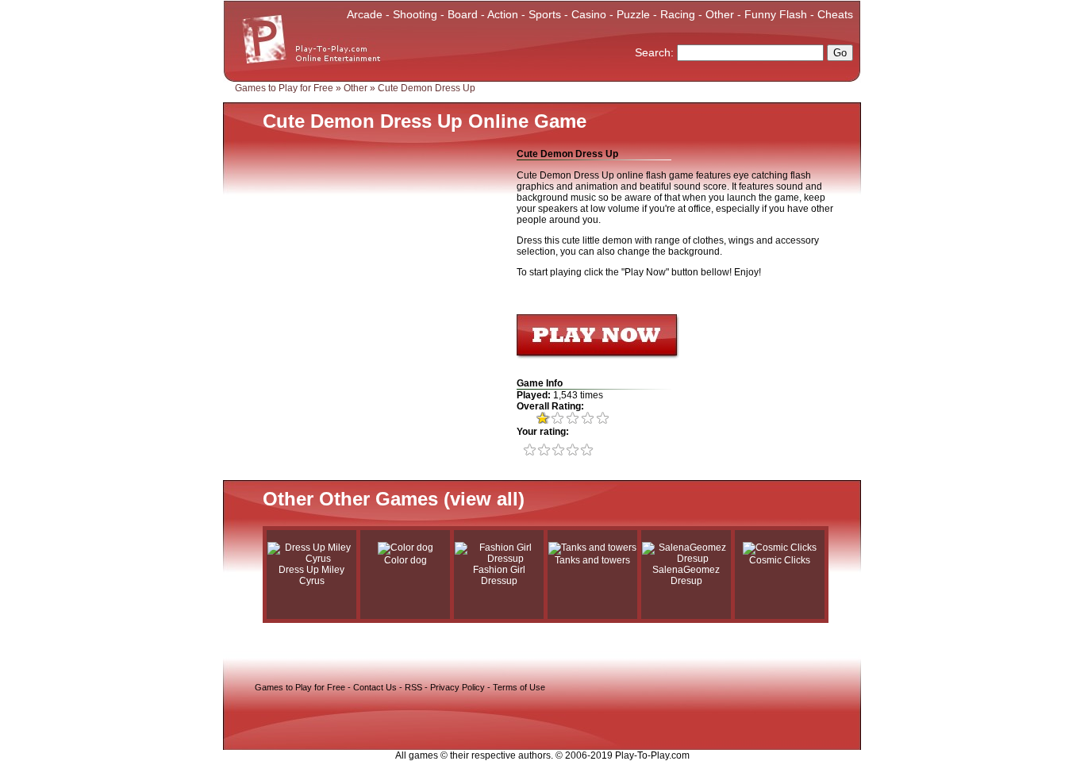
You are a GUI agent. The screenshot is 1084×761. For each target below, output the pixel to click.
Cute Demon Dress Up (426, 88)
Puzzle (633, 14)
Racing (677, 14)
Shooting (415, 14)
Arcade (364, 14)
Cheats (835, 14)
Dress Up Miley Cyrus (311, 575)
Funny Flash (775, 14)
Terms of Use (519, 687)
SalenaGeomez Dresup (686, 575)
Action (502, 14)
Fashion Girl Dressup (499, 575)
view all (484, 498)
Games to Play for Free (284, 88)
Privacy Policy (457, 687)
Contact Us (375, 687)
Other (719, 14)
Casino (588, 14)
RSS (413, 687)
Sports (545, 14)
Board (463, 14)
